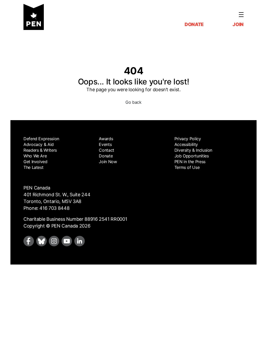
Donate (194, 24)
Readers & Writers (40, 150)
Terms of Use (187, 167)
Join (238, 24)
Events (105, 144)
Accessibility (186, 144)
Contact (106, 150)
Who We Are (35, 155)
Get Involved (35, 161)
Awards (106, 138)
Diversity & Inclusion (193, 150)
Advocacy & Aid (38, 144)
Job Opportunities (191, 155)
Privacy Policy (187, 138)
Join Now (108, 161)
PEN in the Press (189, 161)
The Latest (33, 167)
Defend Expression (41, 138)
